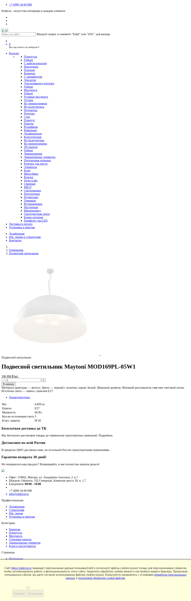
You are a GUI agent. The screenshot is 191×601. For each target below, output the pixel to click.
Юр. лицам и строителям (25, 237)
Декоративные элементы (39, 157)
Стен (27, 116)
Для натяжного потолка (39, 83)
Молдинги (30, 90)
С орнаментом (33, 76)
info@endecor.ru (19, 494)
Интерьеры (16, 558)
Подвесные (31, 197)
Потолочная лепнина (37, 160)
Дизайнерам (16, 233)
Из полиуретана (34, 106)
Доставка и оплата (20, 224)
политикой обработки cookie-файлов (101, 578)
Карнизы (29, 73)
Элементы (30, 167)
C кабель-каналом (35, 63)
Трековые (30, 200)
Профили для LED (36, 220)
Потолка (29, 113)
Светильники (32, 190)
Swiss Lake (30, 180)
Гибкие (28, 60)
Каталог (14, 53)
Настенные (31, 207)
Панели (29, 123)
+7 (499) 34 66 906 (20, 4)
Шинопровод (32, 210)
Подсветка (30, 110)
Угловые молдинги (36, 96)
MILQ (28, 187)
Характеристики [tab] (19, 397)
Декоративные (33, 153)
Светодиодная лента (37, 214)
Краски (28, 177)
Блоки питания (33, 217)
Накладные (31, 66)
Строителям (16, 510)
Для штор (30, 80)
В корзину (8, 384)
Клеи (27, 170)
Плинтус (29, 120)
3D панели (30, 147)
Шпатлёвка (31, 173)
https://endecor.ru (21, 568)
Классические (33, 137)
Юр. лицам (16, 513)
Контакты (15, 240)
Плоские (29, 70)
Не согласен (35, 593)
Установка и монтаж (22, 227)
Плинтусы (30, 56)
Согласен (19, 593)
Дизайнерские (33, 133)
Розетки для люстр (36, 163)
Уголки (28, 100)
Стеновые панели (20, 539)
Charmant (29, 183)
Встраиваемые (33, 203)
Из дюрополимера (35, 103)
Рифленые (30, 130)
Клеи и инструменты (22, 546)
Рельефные (31, 126)
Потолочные (32, 193)
